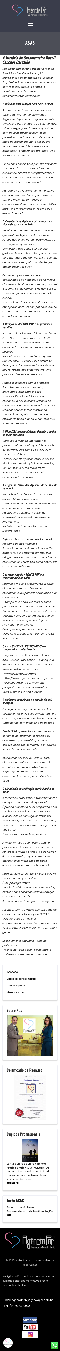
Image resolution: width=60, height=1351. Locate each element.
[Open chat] (8, 1343)
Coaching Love (16, 985)
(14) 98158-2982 (20, 1306)
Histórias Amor (16, 992)
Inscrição (12, 972)
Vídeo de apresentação (21, 979)
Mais (9, 1214)
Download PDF (13, 1182)
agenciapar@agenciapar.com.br (32, 1300)
